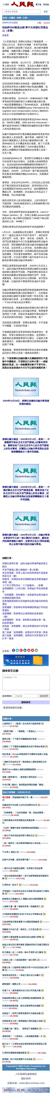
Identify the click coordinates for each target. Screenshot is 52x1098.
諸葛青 (5, 35)
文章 (25, 18)
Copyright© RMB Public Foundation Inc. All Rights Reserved (26, 1067)
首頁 (5, 18)
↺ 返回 (6, 4)
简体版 (46, 4)
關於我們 (26, 1078)
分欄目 (12, 18)
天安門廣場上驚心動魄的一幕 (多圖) (20, 569)
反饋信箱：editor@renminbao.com (26, 1083)
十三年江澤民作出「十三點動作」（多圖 (22, 585)
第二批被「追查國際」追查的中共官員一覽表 (25, 632)
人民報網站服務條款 (26, 1074)
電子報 (38, 4)
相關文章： (8, 719)
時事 (19, 18)
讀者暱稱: (7, 696)
